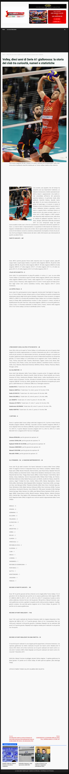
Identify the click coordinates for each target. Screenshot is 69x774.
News (3, 29)
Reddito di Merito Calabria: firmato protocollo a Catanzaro (10, 754)
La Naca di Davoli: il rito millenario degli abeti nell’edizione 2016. (42, 754)
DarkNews (43, 771)
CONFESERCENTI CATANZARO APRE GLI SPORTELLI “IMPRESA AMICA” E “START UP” (48, 737)
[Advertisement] (48, 6)
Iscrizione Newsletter (12, 29)
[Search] (64, 29)
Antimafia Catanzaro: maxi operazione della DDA (26, 754)
